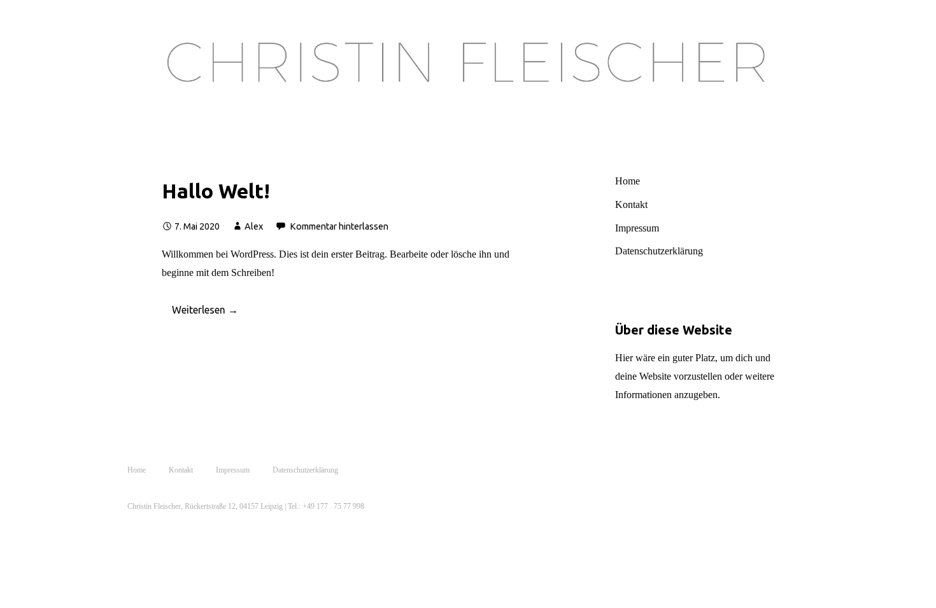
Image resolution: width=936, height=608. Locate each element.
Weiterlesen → (205, 309)
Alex (254, 226)
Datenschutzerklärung (659, 250)
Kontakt (631, 204)
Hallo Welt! (216, 190)
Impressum (637, 228)
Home (627, 181)
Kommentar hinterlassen (339, 226)
